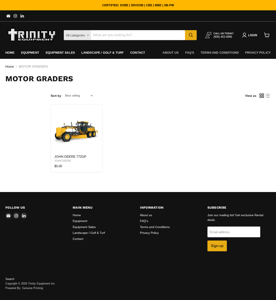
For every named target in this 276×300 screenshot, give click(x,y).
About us (171, 52)
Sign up (217, 246)
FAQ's (189, 52)
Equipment (30, 52)
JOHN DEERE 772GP (70, 156)
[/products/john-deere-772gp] (76, 130)
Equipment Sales (60, 52)
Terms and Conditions (220, 52)
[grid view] (262, 96)
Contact (137, 52)
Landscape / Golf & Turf (102, 52)
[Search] (191, 35)
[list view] (268, 96)
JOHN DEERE (62, 160)
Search (9, 279)
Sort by (56, 95)
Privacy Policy (258, 52)
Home (10, 52)
